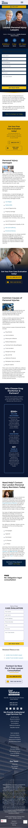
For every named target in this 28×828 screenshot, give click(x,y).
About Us (14, 764)
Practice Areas (11, 34)
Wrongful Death (14, 755)
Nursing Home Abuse (15, 741)
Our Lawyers (14, 766)
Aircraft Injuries (15, 717)
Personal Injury (15, 747)
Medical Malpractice (14, 737)
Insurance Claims (14, 735)
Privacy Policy (14, 823)
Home (5, 34)
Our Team (14, 761)
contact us (5, 551)
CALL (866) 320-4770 (15, 277)
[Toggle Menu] (22, 2)
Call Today (16, 564)
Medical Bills (8, 205)
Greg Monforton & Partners (9, 503)
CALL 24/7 (15, 6)
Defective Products (15, 725)
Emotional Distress (10, 231)
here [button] (11, 556)
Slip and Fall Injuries (14, 751)
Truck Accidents (14, 753)
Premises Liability (14, 749)
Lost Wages (8, 201)
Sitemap (14, 824)
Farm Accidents (15, 733)
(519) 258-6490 (13, 704)
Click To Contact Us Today (14, 114)
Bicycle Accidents (15, 719)
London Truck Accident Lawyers (14, 658)
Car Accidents (15, 723)
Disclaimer (14, 821)
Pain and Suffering (10, 227)
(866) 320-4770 (15, 142)
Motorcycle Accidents (15, 739)
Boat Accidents (15, 721)
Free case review (15, 148)
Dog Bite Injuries (14, 727)
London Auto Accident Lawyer (14, 655)
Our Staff (14, 768)
